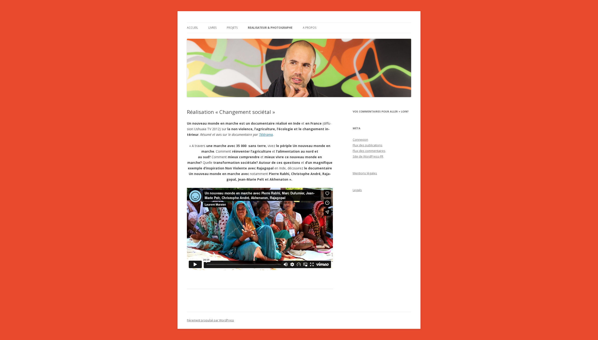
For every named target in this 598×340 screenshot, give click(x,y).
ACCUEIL (192, 28)
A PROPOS (309, 28)
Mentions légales (365, 173)
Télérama (266, 134)
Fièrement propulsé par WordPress (210, 320)
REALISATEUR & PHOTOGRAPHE (270, 28)
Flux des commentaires (369, 151)
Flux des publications (367, 145)
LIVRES (212, 28)
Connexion (360, 139)
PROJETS (232, 28)
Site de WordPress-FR (368, 156)
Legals (357, 190)
